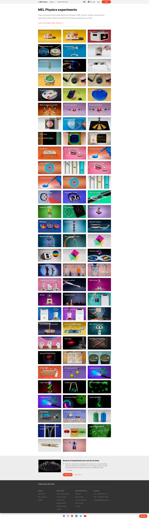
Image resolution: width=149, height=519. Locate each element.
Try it (106, 2)
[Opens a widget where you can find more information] (143, 516)
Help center (41, 494)
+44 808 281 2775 (101, 494)
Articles (59, 509)
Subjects (52, 2)
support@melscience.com (101, 500)
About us (78, 494)
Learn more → (79, 474)
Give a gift (92, 2)
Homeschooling (61, 497)
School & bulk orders (62, 1)
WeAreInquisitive (61, 503)
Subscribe (67, 474)
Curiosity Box (61, 500)
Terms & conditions (81, 500)
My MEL (40, 500)
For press (78, 506)
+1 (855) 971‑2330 (102, 497)
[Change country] (84, 1)
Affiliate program (62, 506)
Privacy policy (79, 503)
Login (98, 2)
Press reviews (79, 497)
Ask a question (42, 497)
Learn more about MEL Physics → (51, 23)
